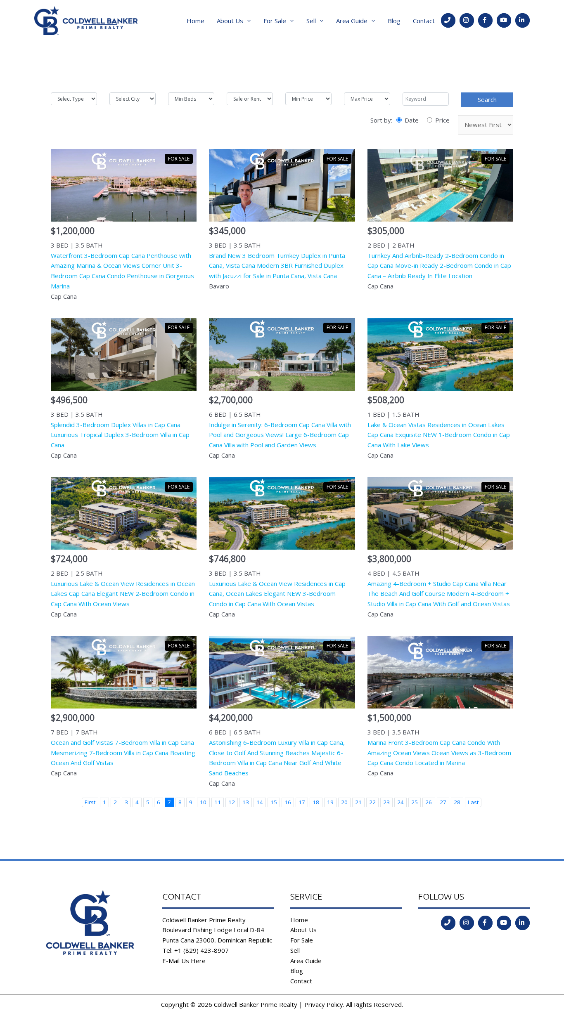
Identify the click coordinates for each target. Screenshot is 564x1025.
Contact (424, 21)
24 (400, 802)
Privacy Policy (323, 1004)
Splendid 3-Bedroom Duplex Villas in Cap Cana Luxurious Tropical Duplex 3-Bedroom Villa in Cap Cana (120, 434)
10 (203, 802)
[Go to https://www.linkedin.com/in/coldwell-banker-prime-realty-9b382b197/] (522, 20)
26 (428, 802)
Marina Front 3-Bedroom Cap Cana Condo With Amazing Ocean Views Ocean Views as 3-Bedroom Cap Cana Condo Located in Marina (439, 752)
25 (414, 802)
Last (473, 802)
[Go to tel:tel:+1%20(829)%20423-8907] (448, 20)
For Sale (274, 21)
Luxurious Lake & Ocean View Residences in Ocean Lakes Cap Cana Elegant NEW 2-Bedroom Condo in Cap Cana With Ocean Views (123, 593)
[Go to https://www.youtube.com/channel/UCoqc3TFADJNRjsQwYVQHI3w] (504, 20)
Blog (394, 21)
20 (344, 802)
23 (386, 802)
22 (372, 802)
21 (358, 802)
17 (302, 802)
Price (442, 120)
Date (412, 120)
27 (443, 802)
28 (457, 802)
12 (231, 802)
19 (330, 802)
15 (273, 802)
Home (195, 21)
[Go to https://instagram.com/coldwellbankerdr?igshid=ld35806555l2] (467, 20)
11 (217, 802)
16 (287, 802)
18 (316, 802)
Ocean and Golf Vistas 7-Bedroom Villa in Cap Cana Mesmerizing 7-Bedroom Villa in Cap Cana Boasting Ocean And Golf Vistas (123, 752)
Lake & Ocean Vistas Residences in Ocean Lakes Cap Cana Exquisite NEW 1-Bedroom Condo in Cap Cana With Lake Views (438, 434)
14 (259, 802)
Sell (311, 21)
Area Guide (351, 21)
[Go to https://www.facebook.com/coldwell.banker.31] (485, 20)
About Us (230, 21)
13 (245, 802)
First (90, 802)
